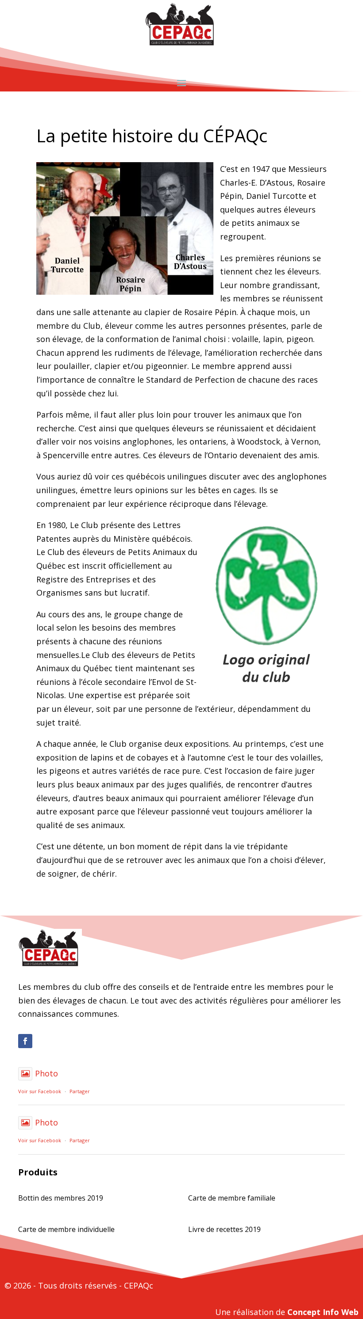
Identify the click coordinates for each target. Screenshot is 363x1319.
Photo (46, 1073)
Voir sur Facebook (39, 1091)
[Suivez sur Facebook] (25, 1041)
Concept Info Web (323, 1312)
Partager (80, 1091)
